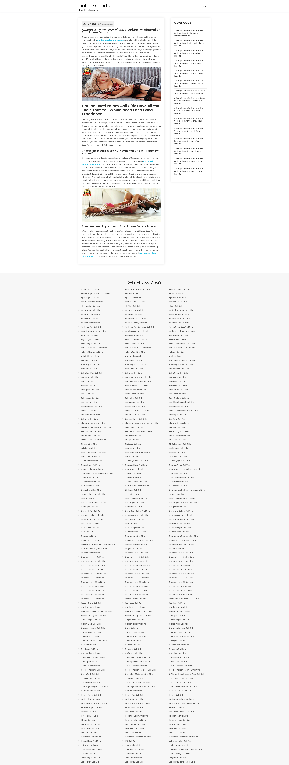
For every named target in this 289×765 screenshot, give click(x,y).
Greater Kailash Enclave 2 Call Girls (184, 670)
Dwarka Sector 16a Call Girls (137, 565)
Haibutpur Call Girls (133, 690)
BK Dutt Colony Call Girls (180, 444)
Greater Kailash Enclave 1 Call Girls (140, 670)
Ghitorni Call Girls (132, 644)
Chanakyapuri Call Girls (179, 460)
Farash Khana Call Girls (91, 603)
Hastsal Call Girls (88, 711)
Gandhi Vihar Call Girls (91, 624)
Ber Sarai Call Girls (177, 419)
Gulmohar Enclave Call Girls (137, 682)
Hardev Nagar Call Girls (91, 695)
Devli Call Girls (87, 532)
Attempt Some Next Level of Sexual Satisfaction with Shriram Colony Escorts (189, 83)
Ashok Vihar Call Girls (134, 343)
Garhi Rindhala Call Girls (135, 632)
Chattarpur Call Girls (134, 469)
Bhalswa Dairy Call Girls (91, 431)
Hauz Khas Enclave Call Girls (181, 711)
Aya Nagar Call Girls (134, 360)
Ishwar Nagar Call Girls (91, 741)
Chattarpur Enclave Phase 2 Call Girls (97, 473)
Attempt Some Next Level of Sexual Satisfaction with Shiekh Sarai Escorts (189, 111)
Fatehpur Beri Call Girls (135, 607)
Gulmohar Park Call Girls (180, 682)
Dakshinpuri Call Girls (134, 502)
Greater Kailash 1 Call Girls (180, 665)
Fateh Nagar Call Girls (90, 607)
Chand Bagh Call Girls (90, 465)
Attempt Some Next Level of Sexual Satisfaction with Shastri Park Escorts (189, 141)
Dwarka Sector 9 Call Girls (92, 598)
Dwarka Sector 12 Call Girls (137, 557)
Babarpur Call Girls (133, 373)
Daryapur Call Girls (133, 506)
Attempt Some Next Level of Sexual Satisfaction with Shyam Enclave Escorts (189, 73)
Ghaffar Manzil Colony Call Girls (95, 640)
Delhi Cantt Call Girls (90, 523)
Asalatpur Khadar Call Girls (137, 339)
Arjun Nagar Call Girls (178, 335)
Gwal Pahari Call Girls (90, 690)
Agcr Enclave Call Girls (135, 297)
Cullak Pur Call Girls (177, 494)
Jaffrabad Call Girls (89, 745)
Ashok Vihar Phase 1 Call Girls (182, 343)
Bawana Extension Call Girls (137, 410)
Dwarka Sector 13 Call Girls (93, 561)
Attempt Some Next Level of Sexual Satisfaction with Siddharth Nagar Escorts (189, 43)
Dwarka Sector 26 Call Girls (181, 582)
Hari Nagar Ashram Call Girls (181, 699)
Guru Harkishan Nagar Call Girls (183, 686)
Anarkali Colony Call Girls (136, 322)
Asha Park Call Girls (177, 339)
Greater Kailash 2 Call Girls (93, 670)
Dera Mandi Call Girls (90, 527)
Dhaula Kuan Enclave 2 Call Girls (183, 540)
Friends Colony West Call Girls (138, 615)
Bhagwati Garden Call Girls (93, 423)
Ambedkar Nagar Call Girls (181, 310)
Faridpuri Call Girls (177, 603)
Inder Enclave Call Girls (135, 728)
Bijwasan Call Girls (89, 444)
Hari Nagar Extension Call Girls (94, 703)
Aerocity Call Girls (177, 293)
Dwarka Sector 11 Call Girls (92, 557)
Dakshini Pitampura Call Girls (93, 502)
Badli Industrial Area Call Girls (138, 381)
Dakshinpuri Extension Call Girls (183, 502)
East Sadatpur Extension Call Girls (184, 598)
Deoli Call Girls (131, 523)
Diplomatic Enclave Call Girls (182, 544)
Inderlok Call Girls (89, 732)
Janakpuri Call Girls (133, 757)
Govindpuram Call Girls (179, 657)
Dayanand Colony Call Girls (181, 511)
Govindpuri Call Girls (90, 661)
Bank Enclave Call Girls (179, 398)
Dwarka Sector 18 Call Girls (137, 569)
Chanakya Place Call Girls (136, 460)
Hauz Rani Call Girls (89, 716)
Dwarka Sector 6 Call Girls (92, 594)
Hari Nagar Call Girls (134, 699)
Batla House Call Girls (178, 406)
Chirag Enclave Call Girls (136, 481)
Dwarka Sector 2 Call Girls (92, 578)
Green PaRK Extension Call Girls (139, 674)
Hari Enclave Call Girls (90, 699)
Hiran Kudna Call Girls (178, 716)
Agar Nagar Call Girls (90, 297)
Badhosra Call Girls (177, 377)
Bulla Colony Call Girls (90, 456)
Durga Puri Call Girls (133, 548)
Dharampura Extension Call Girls (183, 536)
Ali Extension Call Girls (90, 306)
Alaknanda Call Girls (178, 302)
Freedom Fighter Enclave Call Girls (96, 611)
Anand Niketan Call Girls (135, 318)
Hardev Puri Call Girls (134, 695)
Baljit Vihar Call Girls (134, 398)
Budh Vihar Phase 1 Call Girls (93, 452)
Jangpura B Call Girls (134, 762)
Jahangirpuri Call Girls (134, 749)
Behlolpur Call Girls (89, 419)
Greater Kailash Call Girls (136, 665)
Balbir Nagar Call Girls (134, 394)
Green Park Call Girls (90, 674)
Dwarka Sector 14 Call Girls (137, 561)
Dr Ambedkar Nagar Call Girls (94, 548)
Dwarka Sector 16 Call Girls (93, 565)
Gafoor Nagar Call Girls (91, 619)
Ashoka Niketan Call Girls (92, 352)
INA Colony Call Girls (90, 728)
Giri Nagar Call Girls (89, 649)
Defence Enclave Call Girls (180, 515)
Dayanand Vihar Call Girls (92, 515)
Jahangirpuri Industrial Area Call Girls (185, 749)
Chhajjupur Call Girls (178, 473)
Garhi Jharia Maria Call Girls (181, 628)
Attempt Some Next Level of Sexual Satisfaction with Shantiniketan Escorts (189, 171)
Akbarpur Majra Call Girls (92, 302)
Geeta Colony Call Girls (135, 636)
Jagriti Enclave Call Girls (91, 749)
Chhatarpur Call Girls (90, 477)
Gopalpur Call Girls (177, 653)
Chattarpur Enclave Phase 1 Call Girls (185, 469)
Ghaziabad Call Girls (134, 640)
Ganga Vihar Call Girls (178, 624)
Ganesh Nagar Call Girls (135, 624)
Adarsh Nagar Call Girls (179, 289)
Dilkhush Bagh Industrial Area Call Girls (98, 544)
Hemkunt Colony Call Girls (136, 716)
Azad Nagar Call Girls (90, 364)
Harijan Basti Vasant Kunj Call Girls (184, 703)
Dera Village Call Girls (134, 527)
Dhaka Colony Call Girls (135, 532)
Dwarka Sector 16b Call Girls (181, 565)
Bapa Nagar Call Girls (134, 402)
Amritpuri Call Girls (133, 314)
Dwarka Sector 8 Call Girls (180, 594)
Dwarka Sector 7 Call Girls (136, 594)
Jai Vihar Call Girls (89, 753)
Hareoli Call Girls (176, 695)
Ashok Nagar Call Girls (91, 343)
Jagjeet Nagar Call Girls (179, 745)
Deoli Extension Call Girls (180, 523)
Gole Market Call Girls (90, 653)
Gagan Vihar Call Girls (134, 619)
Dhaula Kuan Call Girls (90, 540)
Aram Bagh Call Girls (90, 335)
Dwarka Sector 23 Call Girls (137, 582)
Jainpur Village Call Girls (179, 753)
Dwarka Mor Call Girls (90, 552)
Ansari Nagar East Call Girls (181, 327)
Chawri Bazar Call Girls (135, 473)
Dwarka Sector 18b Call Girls (93, 573)
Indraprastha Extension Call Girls (183, 736)
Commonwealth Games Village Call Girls (187, 490)
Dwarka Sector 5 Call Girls (180, 590)
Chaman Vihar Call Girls (91, 460)
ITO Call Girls (130, 741)
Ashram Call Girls (176, 352)
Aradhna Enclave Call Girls (136, 331)
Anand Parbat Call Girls (179, 318)
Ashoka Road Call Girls (135, 352)
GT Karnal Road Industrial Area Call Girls (186, 674)
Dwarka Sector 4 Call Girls (136, 590)
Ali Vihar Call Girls (132, 306)
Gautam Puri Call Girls (90, 636)
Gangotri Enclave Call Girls (93, 628)
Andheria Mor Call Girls (179, 322)
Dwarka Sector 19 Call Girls (137, 573)
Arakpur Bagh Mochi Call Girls (182, 331)
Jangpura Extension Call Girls (182, 762)
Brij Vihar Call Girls (89, 448)
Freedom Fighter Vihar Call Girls (139, 611)
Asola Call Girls (175, 356)
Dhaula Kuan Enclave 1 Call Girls (139, 540)
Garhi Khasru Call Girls (91, 632)
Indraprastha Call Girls (91, 736)
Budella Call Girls (132, 448)
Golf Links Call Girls (133, 653)
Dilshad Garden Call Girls (136, 544)
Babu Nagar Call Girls (178, 373)
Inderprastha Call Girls (135, 732)
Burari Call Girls (132, 456)
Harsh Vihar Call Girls (134, 707)
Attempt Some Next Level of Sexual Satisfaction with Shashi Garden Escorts (189, 161)
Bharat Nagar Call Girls (179, 431)
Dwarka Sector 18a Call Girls (181, 569)
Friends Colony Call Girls (179, 611)
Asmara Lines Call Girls (135, 356)
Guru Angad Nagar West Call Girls (140, 686)
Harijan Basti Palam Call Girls (137, 703)
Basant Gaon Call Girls (135, 406)
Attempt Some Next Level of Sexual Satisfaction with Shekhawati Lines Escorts (189, 121)
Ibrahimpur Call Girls (178, 724)
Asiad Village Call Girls (90, 356)
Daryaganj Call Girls (89, 506)
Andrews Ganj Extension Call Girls (140, 327)
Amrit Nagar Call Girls (90, 314)
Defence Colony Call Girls (136, 515)
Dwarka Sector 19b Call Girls (181, 573)
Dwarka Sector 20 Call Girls (137, 578)
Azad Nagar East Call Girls (136, 364)
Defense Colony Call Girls (92, 519)
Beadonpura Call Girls (90, 414)
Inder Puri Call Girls (177, 728)
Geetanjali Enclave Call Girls (181, 636)
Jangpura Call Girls (177, 757)
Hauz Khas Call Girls (133, 711)
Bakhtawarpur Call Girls (135, 389)
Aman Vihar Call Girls (90, 310)
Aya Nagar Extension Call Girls (182, 360)
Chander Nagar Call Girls (136, 465)
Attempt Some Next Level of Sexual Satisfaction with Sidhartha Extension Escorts (189, 33)
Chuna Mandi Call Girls (91, 490)
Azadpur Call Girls (89, 368)
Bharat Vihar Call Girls (90, 435)
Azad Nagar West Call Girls (181, 364)
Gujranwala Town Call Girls (181, 678)
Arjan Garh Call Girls (134, 335)
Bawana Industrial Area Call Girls (183, 410)
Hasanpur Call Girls (177, 707)
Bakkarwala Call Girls (178, 389)
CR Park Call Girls (132, 494)
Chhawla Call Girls (133, 477)
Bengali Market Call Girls (136, 419)
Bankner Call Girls (89, 402)
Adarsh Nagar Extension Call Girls (95, 293)
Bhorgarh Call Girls (177, 440)
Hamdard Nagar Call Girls (180, 690)
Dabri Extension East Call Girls (182, 498)
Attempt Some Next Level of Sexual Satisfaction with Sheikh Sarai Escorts (189, 131)
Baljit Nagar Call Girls (90, 398)
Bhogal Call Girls (132, 440)
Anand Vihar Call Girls (90, 322)
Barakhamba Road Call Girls (181, 402)
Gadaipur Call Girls (177, 615)
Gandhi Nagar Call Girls (179, 619)
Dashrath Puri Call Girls (91, 511)
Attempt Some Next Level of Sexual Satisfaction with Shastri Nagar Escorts (189, 151)
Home (205, 6)
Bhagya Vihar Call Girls (179, 423)
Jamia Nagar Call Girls (91, 757)
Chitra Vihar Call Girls (178, 481)
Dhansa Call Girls (88, 536)
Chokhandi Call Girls (178, 486)
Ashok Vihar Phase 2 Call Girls (94, 348)
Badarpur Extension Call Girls (138, 377)
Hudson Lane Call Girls (90, 724)
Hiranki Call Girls (88, 720)
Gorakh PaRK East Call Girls (93, 657)
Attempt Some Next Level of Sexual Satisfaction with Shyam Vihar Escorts (189, 53)
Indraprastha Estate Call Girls (138, 736)
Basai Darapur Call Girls (91, 406)
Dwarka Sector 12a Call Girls (181, 557)
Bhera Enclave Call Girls (179, 435)
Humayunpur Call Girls (135, 724)
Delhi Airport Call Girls (134, 519)
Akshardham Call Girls (135, 302)
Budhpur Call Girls (177, 452)
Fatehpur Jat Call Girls (179, 607)
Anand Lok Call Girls (89, 318)
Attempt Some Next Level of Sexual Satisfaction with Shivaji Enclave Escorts (189, 101)
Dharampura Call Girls (135, 536)
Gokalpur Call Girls (133, 649)
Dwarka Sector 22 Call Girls (93, 582)
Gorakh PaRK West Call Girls (137, 657)
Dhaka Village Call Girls (179, 532)
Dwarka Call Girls (176, 548)
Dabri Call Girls (87, 498)
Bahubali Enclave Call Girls (136, 385)
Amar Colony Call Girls (135, 310)
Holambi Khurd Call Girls (179, 720)
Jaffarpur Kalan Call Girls (180, 741)
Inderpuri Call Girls (177, 732)
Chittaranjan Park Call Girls (137, 486)
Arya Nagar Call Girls (90, 339)
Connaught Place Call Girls (93, 494)
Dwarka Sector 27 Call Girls (93, 586)
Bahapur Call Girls (89, 385)
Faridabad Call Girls (133, 603)
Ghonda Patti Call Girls (179, 644)
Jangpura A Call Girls (90, 762)
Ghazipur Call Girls (177, 640)
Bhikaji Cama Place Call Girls (93, 440)
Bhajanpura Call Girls (134, 427)
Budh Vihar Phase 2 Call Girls (137, 452)
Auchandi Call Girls (89, 360)
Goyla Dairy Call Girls (178, 661)
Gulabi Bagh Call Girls (90, 682)
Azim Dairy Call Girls (134, 368)
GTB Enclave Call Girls (90, 678)
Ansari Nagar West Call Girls (93, 331)
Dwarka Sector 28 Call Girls (137, 586)
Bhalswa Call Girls (177, 427)
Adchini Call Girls (132, 293)
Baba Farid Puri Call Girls (92, 373)
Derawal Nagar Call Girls (180, 527)
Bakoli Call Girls (87, 394)
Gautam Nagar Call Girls (180, 632)
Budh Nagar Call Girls (178, 448)
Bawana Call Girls (88, 410)
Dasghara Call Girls (177, 506)
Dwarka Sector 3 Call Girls (92, 590)
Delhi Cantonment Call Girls (181, 519)
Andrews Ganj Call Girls (91, 327)
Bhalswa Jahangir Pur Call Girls (138, 431)
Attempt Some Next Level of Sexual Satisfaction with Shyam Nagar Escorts (189, 63)
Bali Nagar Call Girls (177, 394)
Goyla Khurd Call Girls (90, 665)
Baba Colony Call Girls (179, 368)
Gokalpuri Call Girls (177, 649)
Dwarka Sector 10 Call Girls (181, 552)
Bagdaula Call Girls (177, 381)
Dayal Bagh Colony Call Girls (137, 511)
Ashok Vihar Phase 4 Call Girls (182, 348)
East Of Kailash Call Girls (135, 598)
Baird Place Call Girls (178, 385)
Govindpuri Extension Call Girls (138, 661)
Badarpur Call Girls (89, 377)
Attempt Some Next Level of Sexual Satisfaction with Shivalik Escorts (189, 92)
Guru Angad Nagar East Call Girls (95, 686)
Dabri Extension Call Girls (136, 498)
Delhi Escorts (94, 5)
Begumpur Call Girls (178, 414)
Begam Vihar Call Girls (135, 414)
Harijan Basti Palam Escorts (110, 40)
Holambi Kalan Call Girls (135, 720)
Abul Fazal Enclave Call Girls (137, 289)
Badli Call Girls (87, 381)
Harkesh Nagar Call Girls (92, 707)
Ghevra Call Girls (88, 644)
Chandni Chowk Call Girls (92, 469)
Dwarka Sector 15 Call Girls (181, 561)
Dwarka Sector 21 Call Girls (181, 578)
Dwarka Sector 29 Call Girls (181, 586)
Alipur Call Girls (175, 306)
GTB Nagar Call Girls (134, 678)
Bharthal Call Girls (133, 435)
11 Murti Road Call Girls (90, 289)
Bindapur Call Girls (133, 444)
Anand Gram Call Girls (179, 314)
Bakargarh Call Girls (90, 389)
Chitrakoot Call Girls (90, 486)
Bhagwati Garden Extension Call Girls (141, 423)
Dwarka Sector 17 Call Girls (93, 569)
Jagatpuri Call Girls (133, 745)
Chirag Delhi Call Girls (90, 481)
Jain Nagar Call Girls (134, 753)
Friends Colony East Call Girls (94, 615)
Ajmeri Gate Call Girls (178, 297)
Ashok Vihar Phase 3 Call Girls (138, 348)
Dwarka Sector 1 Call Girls (136, 552)
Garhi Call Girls (131, 628)
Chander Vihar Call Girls (179, 465)
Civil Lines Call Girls (133, 490)
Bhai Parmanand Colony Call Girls (96, 427)
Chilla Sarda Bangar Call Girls (182, 477)
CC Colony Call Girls (178, 456)
